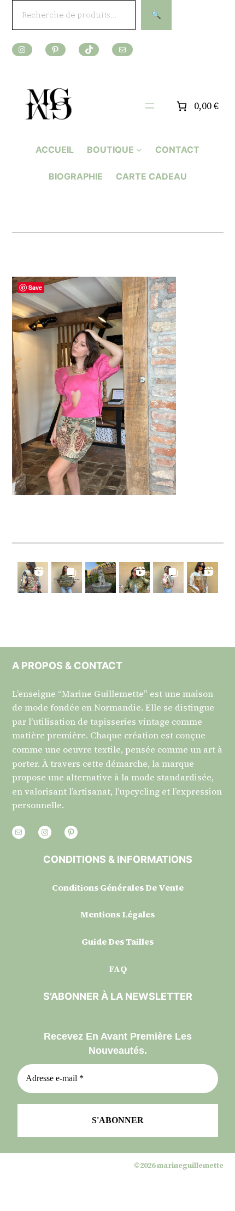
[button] (32, 577)
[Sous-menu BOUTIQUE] (139, 150)
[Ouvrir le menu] (149, 105)
